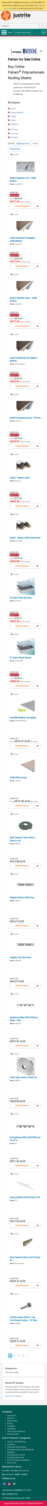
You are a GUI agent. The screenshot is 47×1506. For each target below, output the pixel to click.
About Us (11, 1418)
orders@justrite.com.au (19, 1470)
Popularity (15, 148)
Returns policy (13, 1434)
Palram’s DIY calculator (13, 1396)
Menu (10, 32)
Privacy (10, 1423)
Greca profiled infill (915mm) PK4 (25, 1197)
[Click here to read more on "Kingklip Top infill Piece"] (25, 946)
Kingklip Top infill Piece (20, 957)
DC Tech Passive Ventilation (18, 1460)
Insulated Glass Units (15, 1457)
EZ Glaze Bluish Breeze (20, 657)
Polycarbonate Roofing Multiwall (20, 1450)
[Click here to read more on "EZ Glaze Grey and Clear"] (25, 586)
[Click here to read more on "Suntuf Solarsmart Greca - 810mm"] (25, 406)
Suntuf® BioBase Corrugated (23, 717)
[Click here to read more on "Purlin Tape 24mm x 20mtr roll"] (25, 1066)
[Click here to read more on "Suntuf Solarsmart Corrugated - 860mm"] (25, 346)
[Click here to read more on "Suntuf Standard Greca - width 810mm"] (25, 287)
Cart (43, 32)
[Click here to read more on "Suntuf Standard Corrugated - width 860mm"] (25, 227)
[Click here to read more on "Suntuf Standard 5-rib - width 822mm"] (25, 167)
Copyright (11, 1426)
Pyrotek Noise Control (16, 1455)
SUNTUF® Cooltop (18, 777)
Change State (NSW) (23, 32)
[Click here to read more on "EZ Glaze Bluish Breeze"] (25, 646)
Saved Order (12, 1421)
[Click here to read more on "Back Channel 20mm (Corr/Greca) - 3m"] (25, 1246)
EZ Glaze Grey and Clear (21, 597)
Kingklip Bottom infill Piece (22, 897)
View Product (22, 206)
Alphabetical (22, 143)
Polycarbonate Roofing (16, 1447)
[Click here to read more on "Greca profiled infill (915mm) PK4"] (25, 1186)
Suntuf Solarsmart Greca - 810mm (25, 418)
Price (35, 143)
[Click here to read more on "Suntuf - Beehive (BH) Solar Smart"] (25, 526)
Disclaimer (11, 1429)
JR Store (22, 1503)
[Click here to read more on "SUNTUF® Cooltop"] (25, 766)
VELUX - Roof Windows (16, 1442)
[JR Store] (16, 16)
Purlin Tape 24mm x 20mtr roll (23, 1077)
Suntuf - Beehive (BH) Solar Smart (25, 537)
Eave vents (11, 1463)
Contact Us (11, 1416)
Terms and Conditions (16, 1431)
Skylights (11, 1452)
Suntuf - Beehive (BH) (20, 478)
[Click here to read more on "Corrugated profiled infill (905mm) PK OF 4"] (25, 1126)
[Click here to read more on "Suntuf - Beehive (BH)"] (25, 466)
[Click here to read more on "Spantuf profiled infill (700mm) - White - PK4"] (25, 1006)
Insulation (11, 1444)
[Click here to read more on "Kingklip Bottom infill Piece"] (25, 886)
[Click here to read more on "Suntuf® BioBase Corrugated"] (25, 706)
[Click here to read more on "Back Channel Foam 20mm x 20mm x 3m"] (25, 826)
